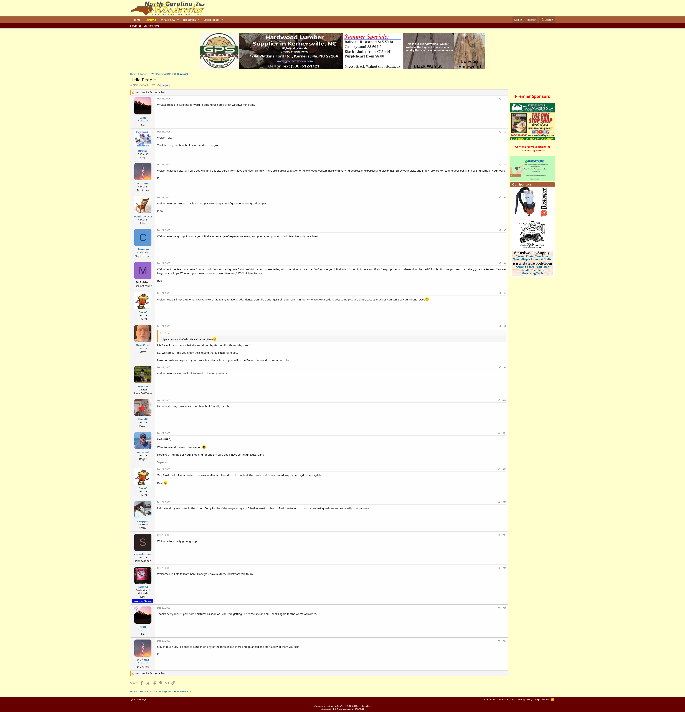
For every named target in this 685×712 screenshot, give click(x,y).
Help (537, 699)
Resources (189, 19)
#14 (504, 534)
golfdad (143, 587)
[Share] (500, 99)
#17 (504, 640)
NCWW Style (140, 699)
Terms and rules (506, 699)
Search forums (151, 25)
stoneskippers (142, 554)
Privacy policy (525, 699)
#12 (504, 469)
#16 (504, 607)
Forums (151, 19)
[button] (178, 19)
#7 (505, 293)
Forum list (135, 25)
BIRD (135, 85)
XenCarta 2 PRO (328, 709)
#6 (505, 263)
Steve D (143, 386)
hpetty (143, 150)
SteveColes (143, 345)
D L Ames (143, 183)
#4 (505, 197)
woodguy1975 (142, 216)
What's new (168, 19)
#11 (504, 433)
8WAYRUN (359, 709)
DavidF (143, 419)
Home (136, 19)
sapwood (143, 452)
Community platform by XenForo (342, 706)
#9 (505, 367)
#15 (504, 568)
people (165, 85)
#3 (505, 164)
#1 (505, 98)
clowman (143, 249)
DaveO (142, 312)
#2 (505, 131)
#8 (505, 326)
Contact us (490, 699)
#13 (504, 502)
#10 (504, 400)
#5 (505, 230)
